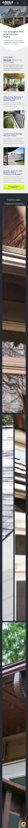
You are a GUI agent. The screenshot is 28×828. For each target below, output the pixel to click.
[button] (24, 824)
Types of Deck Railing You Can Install (12, 135)
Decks (4, 93)
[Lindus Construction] (8, 3)
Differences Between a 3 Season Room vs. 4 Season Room (13, 98)
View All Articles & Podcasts (14, 187)
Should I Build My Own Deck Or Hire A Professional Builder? (13, 172)
